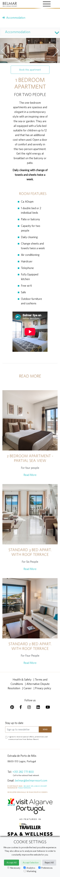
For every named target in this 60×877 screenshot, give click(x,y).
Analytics (30, 868)
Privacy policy (43, 688)
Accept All (11, 862)
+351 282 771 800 (23, 771)
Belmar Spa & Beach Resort (35, 786)
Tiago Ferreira (24, 788)
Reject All (49, 862)
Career (28, 688)
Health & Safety (22, 679)
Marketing (31, 871)
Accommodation (15, 17)
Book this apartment (30, 69)
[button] (4, 50)
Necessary (15, 868)
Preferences (47, 868)
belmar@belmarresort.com (31, 780)
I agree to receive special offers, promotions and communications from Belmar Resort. (28, 738)
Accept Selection (31, 862)
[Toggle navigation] (47, 4)
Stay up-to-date (14, 723)
